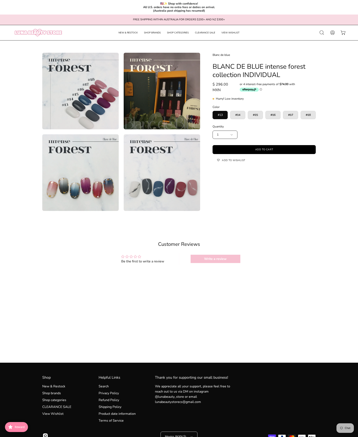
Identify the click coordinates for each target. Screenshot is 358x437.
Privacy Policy (109, 393)
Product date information (117, 413)
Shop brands (51, 393)
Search (104, 386)
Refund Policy (109, 400)
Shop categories (54, 400)
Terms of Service (111, 420)
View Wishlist (53, 413)
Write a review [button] (215, 259)
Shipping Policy (110, 407)
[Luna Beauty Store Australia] (38, 32)
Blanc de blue (221, 55)
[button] (128, 32)
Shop (46, 377)
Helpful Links (109, 377)
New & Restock (53, 386)
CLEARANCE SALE (56, 407)
